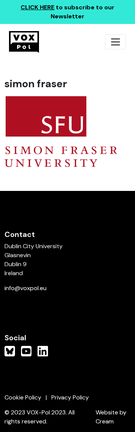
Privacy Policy (70, 397)
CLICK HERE (37, 7)
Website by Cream (111, 416)
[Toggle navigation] (115, 41)
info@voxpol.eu (25, 288)
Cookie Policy (22, 397)
